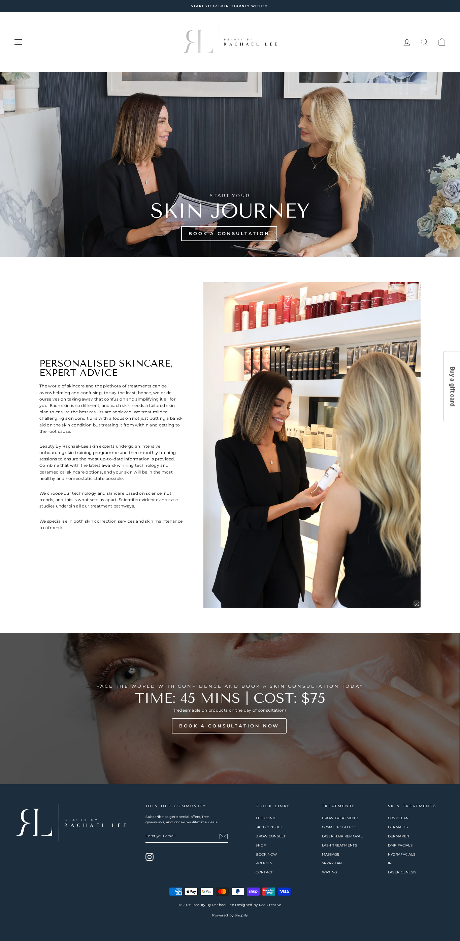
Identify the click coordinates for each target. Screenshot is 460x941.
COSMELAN (398, 818)
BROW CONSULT (271, 836)
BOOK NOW (266, 854)
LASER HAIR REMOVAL (342, 836)
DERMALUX (398, 827)
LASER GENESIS (402, 872)
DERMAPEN (398, 836)
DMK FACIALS (400, 845)
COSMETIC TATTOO (339, 827)
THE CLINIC (266, 818)
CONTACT (264, 872)
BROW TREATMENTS (341, 818)
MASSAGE (331, 854)
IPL (391, 863)
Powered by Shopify (230, 915)
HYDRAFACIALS (402, 854)
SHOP (261, 845)
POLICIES (264, 863)
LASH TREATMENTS (339, 845)
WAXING (329, 872)
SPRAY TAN (332, 863)
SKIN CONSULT (269, 827)
